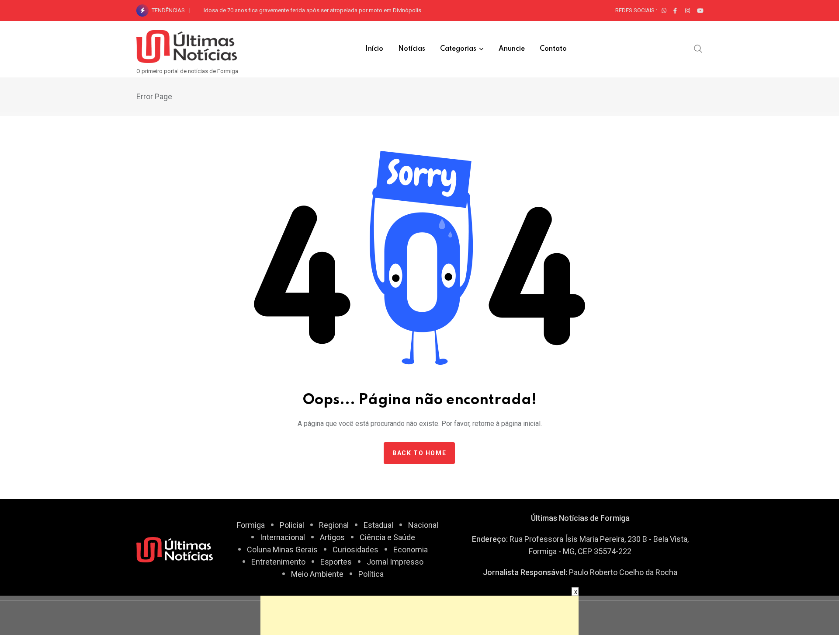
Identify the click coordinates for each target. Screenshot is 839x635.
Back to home (419, 453)
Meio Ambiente (317, 574)
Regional (334, 525)
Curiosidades (355, 549)
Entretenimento (278, 561)
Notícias (411, 48)
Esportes (336, 561)
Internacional (282, 537)
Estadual (378, 525)
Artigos (332, 537)
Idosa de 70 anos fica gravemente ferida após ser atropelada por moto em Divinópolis (312, 10)
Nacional (423, 525)
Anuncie (512, 48)
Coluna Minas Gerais (282, 549)
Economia (410, 549)
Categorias (458, 48)
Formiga (251, 525)
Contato (553, 48)
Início (374, 48)
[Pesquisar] (698, 48)
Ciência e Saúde (387, 537)
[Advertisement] (419, 615)
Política (371, 574)
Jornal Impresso (395, 561)
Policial (292, 525)
